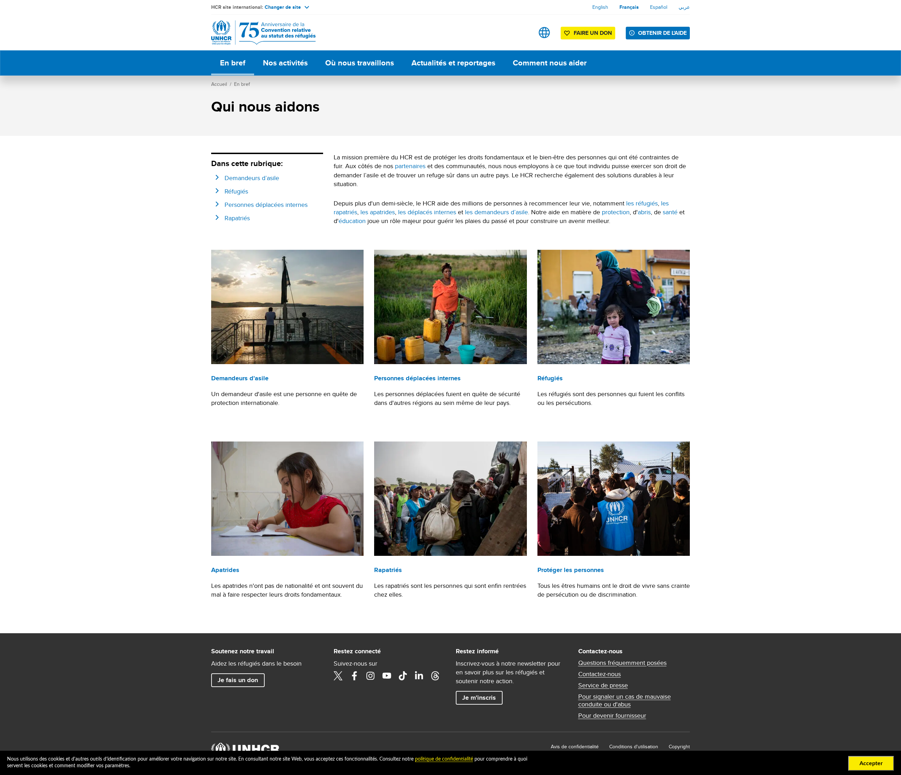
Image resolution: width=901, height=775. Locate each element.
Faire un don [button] (593, 33)
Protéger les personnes (570, 569)
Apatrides (225, 569)
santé (670, 212)
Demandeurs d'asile (240, 378)
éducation (352, 220)
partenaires (410, 165)
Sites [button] (544, 32)
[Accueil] (260, 32)
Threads (435, 675)
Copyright (679, 746)
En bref (232, 63)
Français (629, 7)
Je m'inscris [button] (479, 697)
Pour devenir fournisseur (612, 715)
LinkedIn (419, 675)
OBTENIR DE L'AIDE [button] (662, 33)
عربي (684, 7)
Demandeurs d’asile (252, 177)
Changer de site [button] (283, 7)
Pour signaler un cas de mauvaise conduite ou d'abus (624, 700)
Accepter (871, 763)
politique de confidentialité (444, 759)
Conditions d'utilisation (633, 746)
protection (616, 212)
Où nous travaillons (359, 63)
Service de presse (603, 685)
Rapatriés (237, 218)
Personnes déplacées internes (266, 204)
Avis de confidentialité (575, 746)
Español (658, 7)
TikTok (403, 675)
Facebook (354, 675)
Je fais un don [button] (238, 680)
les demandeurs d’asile (496, 212)
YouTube (386, 675)
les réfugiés (642, 203)
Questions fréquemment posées (622, 663)
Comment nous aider (550, 63)
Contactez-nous (599, 674)
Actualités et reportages (453, 63)
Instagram (370, 675)
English (600, 7)
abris (644, 212)
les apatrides (377, 212)
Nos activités (285, 63)
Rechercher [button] (522, 32)
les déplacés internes (427, 212)
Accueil (219, 84)
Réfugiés (236, 191)
